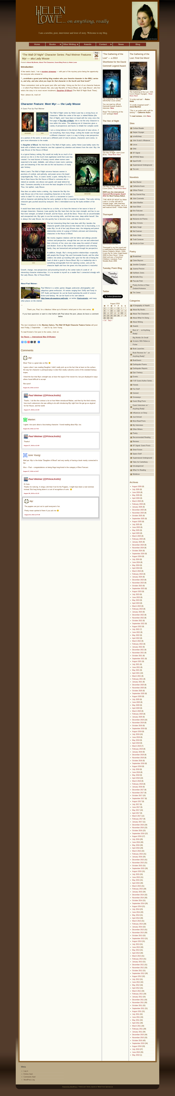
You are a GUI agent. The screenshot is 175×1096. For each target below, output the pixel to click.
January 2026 (137, 507)
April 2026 (136, 498)
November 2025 (138, 513)
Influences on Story (140, 413)
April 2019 (136, 743)
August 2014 (137, 906)
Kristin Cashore (138, 215)
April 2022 (136, 638)
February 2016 (137, 854)
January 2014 (137, 927)
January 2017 (137, 822)
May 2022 (136, 635)
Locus (135, 145)
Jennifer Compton (139, 265)
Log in (26, 1071)
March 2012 (136, 991)
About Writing (138, 322)
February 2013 (137, 959)
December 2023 (138, 580)
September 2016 (138, 833)
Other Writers (138, 429)
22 (104, 316)
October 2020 (137, 691)
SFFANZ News (138, 157)
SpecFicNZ (137, 161)
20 (122, 313)
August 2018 (137, 766)
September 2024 (138, 554)
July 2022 (135, 629)
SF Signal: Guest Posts (141, 445)
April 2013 (136, 953)
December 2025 (138, 510)
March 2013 (136, 956)
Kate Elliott (137, 207)
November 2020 (138, 688)
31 (111, 318)
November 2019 (138, 723)
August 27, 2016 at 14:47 (31, 471)
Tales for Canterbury (140, 462)
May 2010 (136, 1055)
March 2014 (136, 921)
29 (104, 318)
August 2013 (137, 941)
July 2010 (135, 1049)
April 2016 (136, 848)
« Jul (104, 320)
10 (111, 311)
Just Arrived (137, 417)
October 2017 (137, 795)
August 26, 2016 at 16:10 (31, 387)
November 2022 (138, 618)
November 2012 (138, 968)
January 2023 (137, 612)
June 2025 (136, 527)
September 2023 (138, 588)
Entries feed (28, 1074)
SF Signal (136, 153)
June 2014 (136, 912)
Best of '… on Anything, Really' (141, 332)
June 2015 (136, 877)
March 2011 (136, 1026)
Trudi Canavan (138, 239)
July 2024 (135, 559)
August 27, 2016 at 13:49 (31, 410)
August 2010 (137, 1046)
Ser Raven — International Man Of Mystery (38, 337)
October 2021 (137, 656)
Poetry (135, 433)
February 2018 (137, 784)
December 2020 (138, 685)
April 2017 (136, 813)
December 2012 (138, 965)
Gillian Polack (138, 190)
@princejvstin (82, 298)
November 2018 (138, 758)
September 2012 (138, 973)
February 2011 (137, 1029)
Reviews (136, 441)
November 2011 (138, 1002)
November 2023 (138, 583)
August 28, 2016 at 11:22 (31, 493)
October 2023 (137, 586)
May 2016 (136, 845)
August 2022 (137, 626)
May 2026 (136, 495)
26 (118, 316)
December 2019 (138, 720)
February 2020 (137, 714)
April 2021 (136, 673)
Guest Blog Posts (61, 62)
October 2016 (137, 830)
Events (135, 377)
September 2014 (138, 903)
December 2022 (138, 615)
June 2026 (136, 492)
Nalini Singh (137, 227)
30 (108, 318)
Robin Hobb (137, 235)
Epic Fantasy (138, 372)
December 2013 (138, 930)
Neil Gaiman (137, 231)
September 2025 (138, 519)
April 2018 (136, 778)
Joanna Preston (138, 269)
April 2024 (136, 568)
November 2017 (138, 793)
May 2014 (136, 915)
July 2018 (135, 769)
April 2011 (136, 1023)
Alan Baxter (137, 182)
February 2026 (137, 504)
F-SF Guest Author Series (142, 381)
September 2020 (138, 693)
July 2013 (135, 944)
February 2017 (137, 819)
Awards (135, 326)
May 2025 (136, 530)
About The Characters (46, 62)
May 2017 (136, 810)
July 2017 (135, 804)
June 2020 (136, 702)
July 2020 (135, 699)
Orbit (134, 149)
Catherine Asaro (139, 186)
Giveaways (137, 397)
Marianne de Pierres (140, 219)
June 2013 (136, 947)
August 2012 (137, 976)
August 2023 (137, 591)
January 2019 (137, 752)
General (135, 393)
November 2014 (138, 898)
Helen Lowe (73, 62)
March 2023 (136, 606)
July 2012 (135, 979)
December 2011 (138, 1000)
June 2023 (136, 597)
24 (111, 316)
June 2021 (136, 667)
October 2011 (137, 1005)
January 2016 (137, 857)
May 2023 (136, 600)
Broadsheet (137, 256)
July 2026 (135, 489)
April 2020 (136, 708)
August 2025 (137, 521)
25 (115, 316)
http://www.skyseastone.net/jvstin (54, 298)
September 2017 (138, 798)
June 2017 (136, 807)
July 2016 (135, 839)
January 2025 (137, 542)
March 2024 (136, 571)
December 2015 (138, 860)
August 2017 (137, 801)
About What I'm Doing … (142, 318)
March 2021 (136, 676)
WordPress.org (29, 1080)
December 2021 (138, 650)
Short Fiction (137, 450)
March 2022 (136, 641)
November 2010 (138, 1038)
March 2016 (136, 851)
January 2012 (137, 997)
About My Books (32, 62)
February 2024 (137, 574)
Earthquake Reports (140, 368)
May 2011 (135, 1020)
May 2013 (136, 950)
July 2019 (135, 734)
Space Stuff (137, 454)
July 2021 (135, 664)
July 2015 (135, 874)
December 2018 (138, 755)
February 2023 (137, 609)
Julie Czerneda (138, 198)
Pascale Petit (138, 281)
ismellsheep (137, 136)
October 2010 (137, 1040)
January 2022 (137, 647)
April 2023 (136, 603)
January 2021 (137, 682)
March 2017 (136, 816)
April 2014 (136, 918)
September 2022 (138, 623)
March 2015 (136, 886)
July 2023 (135, 594)
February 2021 (137, 679)
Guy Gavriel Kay (139, 194)
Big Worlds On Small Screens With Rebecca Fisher (141, 341)
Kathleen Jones (138, 273)
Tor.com (136, 169)
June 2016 (136, 842)
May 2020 (136, 705)
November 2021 (138, 653)
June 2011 (136, 1017)
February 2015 (137, 889)
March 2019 (136, 746)
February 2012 (137, 994)
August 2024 (137, 556)
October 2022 (137, 621)
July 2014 (135, 909)
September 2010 (138, 1043)
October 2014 (137, 900)
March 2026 (136, 501)
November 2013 (138, 933)
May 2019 (136, 740)
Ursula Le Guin (138, 243)
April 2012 (136, 988)
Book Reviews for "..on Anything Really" (141, 354)
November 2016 (138, 828)
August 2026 (137, 486)
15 (104, 313)
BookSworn (137, 360)
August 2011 (136, 1011)
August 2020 (137, 696)
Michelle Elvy (138, 277)
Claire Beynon (138, 260)
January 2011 (137, 1032)
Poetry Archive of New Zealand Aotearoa (141, 287)
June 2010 (136, 1052)
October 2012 (137, 971)
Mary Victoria (138, 223)
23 (108, 316)
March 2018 (136, 781)
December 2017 (138, 790)
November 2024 (138, 548)
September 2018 (138, 763)
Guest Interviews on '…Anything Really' (141, 407)
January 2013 (137, 962)
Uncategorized (138, 466)
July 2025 (135, 524)
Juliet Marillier (138, 203)
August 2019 (137, 731)
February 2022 (137, 644)
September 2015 (138, 868)
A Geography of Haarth (141, 305)
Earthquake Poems (140, 364)
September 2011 (138, 1008)
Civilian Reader (138, 128)
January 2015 (137, 892)
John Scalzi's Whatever (141, 140)
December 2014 (138, 895)
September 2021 (138, 659)
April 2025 (136, 533)
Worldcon (136, 474)
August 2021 (137, 661)
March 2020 (136, 711)
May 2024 (136, 565)
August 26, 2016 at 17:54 (31, 428)
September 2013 (138, 938)
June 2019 (136, 737)
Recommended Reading (141, 437)
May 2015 (136, 880)
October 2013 (137, 935)
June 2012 (136, 982)
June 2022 (136, 632)
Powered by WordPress (69, 1087)
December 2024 (138, 545)
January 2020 (137, 717)
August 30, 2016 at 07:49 (32, 514)
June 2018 (136, 772)
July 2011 (135, 1014)
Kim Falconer (138, 211)
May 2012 (136, 985)
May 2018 (136, 775)
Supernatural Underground (142, 165)
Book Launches (138, 349)
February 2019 (137, 749)
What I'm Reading (139, 470)
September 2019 (138, 728)
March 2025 (136, 536)
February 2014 (137, 924)
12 (118, 311)
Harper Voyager (138, 132)
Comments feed (29, 1077)
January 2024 (137, 577)
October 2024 (137, 551)
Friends (135, 385)
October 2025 (137, 516)
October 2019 (137, 726)
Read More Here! (114, 155)
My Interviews (138, 425)
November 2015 (138, 863)
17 (111, 313)
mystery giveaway (49, 72)
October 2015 (137, 866)
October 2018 (137, 761)
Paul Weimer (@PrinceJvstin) (45, 395)
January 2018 (137, 787)
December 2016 (138, 825)
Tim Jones (137, 293)
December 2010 (138, 1035)
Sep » (110, 320)
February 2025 (137, 539)
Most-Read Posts (139, 421)
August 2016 (137, 836)
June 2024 (136, 562)
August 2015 (137, 871)
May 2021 (136, 670)
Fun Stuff (136, 389)
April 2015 (136, 883)
